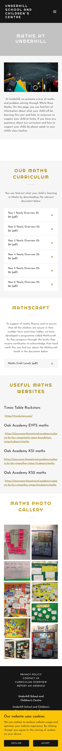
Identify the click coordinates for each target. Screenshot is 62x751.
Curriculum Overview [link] (31, 682)
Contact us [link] (31, 678)
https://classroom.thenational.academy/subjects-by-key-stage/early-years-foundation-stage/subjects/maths (30, 437)
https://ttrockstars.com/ (18, 416)
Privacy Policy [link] (31, 674)
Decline (16, 743)
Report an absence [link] (31, 686)
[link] (23, 17)
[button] (54, 11)
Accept (45, 743)
